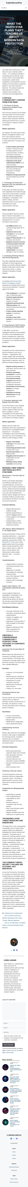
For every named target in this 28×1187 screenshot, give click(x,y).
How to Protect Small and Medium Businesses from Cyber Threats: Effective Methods (12, 918)
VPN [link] (10, 226)
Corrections (14, 1170)
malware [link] (14, 515)
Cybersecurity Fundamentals (13, 913)
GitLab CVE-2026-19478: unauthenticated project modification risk (16, 1068)
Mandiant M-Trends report (10, 542)
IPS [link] (23, 761)
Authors (14, 1155)
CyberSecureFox (14, 3)
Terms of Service (14, 1182)
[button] (26, 8)
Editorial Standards (14, 1167)
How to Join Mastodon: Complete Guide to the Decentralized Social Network (13, 925)
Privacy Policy (14, 1179)
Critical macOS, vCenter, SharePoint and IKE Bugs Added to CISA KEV (16, 1091)
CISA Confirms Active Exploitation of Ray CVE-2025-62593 (15, 1101)
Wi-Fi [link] (11, 214)
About (14, 1151)
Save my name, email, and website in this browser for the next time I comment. (13, 1038)
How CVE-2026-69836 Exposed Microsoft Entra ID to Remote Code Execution (15, 1079)
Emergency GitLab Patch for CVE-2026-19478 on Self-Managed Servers (15, 1111)
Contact (14, 1158)
